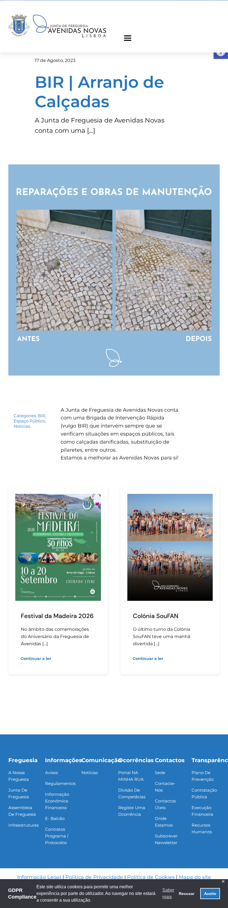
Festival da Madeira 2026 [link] (57, 616)
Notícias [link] (22, 426)
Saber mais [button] (168, 893)
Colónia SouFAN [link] (155, 616)
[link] (57, 15)
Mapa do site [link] (195, 877)
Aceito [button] (210, 893)
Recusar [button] (186, 893)
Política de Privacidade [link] (94, 877)
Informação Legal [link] (39, 877)
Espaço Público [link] (29, 421)
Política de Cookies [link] (151, 877)
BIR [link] (41, 415)
